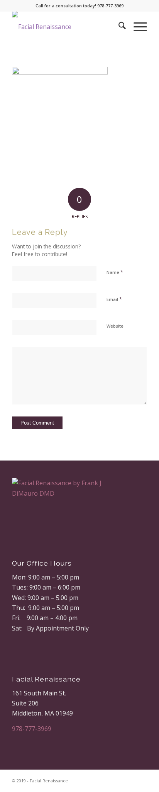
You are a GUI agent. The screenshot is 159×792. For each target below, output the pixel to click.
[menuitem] (118, 26)
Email (114, 299)
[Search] (118, 26)
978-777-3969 (31, 728)
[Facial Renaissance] (66, 26)
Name (115, 272)
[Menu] (136, 26)
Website (115, 326)
